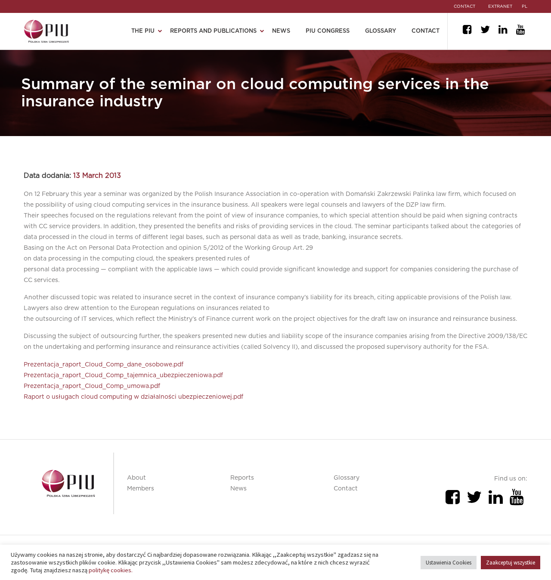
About (136, 478)
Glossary (380, 31)
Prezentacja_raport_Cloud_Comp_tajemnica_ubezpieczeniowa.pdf (123, 375)
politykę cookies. (111, 570)
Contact (426, 31)
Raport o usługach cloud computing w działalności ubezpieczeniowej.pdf (133, 397)
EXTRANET (500, 6)
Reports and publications (213, 31)
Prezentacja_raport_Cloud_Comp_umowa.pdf (92, 386)
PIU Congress (328, 31)
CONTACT (464, 6)
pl (524, 6)
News (281, 31)
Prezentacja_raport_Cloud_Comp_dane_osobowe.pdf (103, 365)
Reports (242, 478)
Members (140, 489)
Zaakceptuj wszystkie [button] (510, 562)
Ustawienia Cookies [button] (448, 562)
